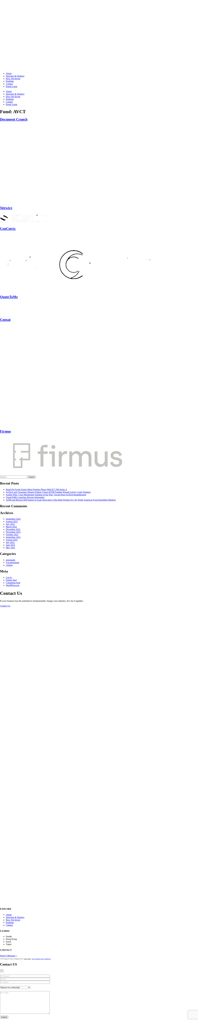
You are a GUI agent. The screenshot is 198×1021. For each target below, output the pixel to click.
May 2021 (10, 547)
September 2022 (13, 519)
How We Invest (13, 78)
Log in (9, 577)
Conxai (5, 319)
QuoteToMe (9, 297)
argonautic (10, 560)
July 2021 (10, 542)
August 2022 (12, 521)
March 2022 (11, 526)
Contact (9, 84)
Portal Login (11, 86)
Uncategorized (12, 562)
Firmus (5, 431)
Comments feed (13, 582)
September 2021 (13, 537)
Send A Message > (8, 955)
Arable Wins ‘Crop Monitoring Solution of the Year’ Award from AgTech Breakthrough (46, 494)
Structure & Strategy (15, 76)
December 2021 (13, 529)
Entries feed (11, 580)
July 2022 (10, 524)
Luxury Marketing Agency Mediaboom (41, 959)
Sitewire (6, 208)
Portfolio (10, 81)
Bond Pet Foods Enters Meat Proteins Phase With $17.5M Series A (36, 489)
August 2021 (12, 540)
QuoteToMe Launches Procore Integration (25, 497)
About (9, 73)
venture (9, 565)
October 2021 (12, 534)
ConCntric (8, 228)
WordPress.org (12, 585)
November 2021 (13, 532)
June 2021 (10, 545)
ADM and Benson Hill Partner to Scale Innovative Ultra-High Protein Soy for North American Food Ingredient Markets (61, 500)
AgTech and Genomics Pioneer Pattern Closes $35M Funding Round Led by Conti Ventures (48, 492)
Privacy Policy (27, 959)
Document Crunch (13, 119)
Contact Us (5, 606)
